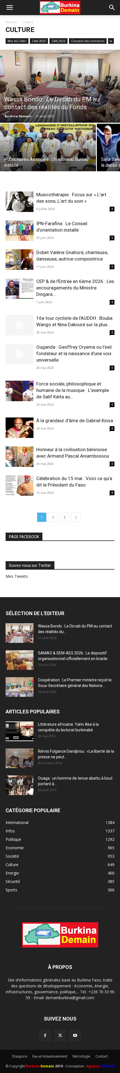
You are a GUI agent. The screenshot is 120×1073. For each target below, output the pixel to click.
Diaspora (19, 1056)
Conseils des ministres (87, 41)
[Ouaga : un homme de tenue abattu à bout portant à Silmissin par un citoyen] (19, 785)
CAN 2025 (58, 41)
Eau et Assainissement (49, 1056)
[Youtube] (75, 1035)
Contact (101, 1056)
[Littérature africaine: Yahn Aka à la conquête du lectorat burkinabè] (19, 731)
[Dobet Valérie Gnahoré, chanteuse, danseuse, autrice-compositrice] (19, 259)
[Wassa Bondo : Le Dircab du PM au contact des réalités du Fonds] (60, 86)
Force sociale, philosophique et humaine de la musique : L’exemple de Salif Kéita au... (72, 390)
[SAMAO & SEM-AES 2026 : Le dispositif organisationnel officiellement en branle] (19, 660)
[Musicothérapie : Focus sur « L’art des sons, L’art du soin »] (19, 201)
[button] (9, 7)
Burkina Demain (18, 116)
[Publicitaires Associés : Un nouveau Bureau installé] (48, 159)
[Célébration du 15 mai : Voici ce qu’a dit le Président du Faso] (19, 485)
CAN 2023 (39, 41)
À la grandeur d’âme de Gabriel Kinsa (74, 420)
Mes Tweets (17, 576)
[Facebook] (45, 1035)
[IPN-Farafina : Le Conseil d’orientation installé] (19, 230)
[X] (60, 1035)
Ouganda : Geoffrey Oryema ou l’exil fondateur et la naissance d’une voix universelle (74, 353)
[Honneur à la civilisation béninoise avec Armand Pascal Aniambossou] (19, 456)
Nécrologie (81, 1056)
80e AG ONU (17, 41)
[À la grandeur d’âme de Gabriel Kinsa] (19, 427)
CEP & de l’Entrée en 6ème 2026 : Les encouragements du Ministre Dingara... (75, 287)
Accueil (11, 22)
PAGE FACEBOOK (24, 537)
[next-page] (76, 517)
